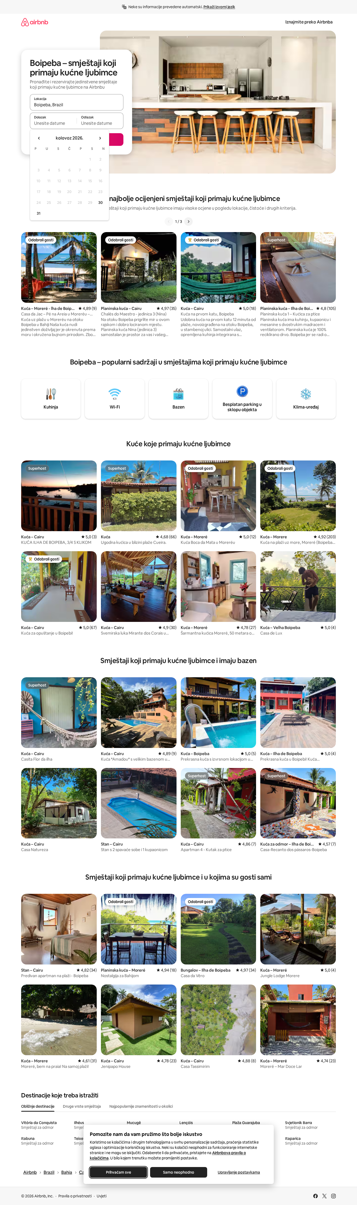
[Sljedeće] (188, 221)
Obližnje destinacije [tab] (37, 1106)
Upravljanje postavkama (239, 1172)
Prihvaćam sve (118, 1172)
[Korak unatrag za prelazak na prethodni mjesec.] (39, 138)
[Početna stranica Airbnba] (34, 22)
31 (38, 213)
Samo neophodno (178, 1172)
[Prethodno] (169, 221)
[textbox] (53, 123)
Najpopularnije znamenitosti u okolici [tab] (141, 1106)
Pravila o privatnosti (75, 1196)
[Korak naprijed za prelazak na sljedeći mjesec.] (99, 138)
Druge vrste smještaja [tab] (82, 1106)
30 (100, 202)
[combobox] (76, 105)
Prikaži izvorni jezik (219, 6)
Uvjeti (101, 1196)
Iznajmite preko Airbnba (309, 22)
